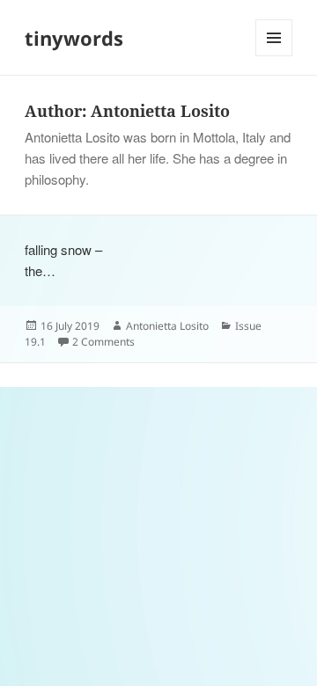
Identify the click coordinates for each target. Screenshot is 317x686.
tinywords (74, 38)
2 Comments (103, 341)
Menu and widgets (274, 55)
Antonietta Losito (167, 325)
